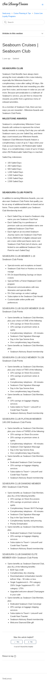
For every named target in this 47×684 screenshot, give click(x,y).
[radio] (17, 642)
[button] (42, 4)
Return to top (7, 656)
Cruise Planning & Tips (22, 13)
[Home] (15, 6)
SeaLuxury (6, 13)
